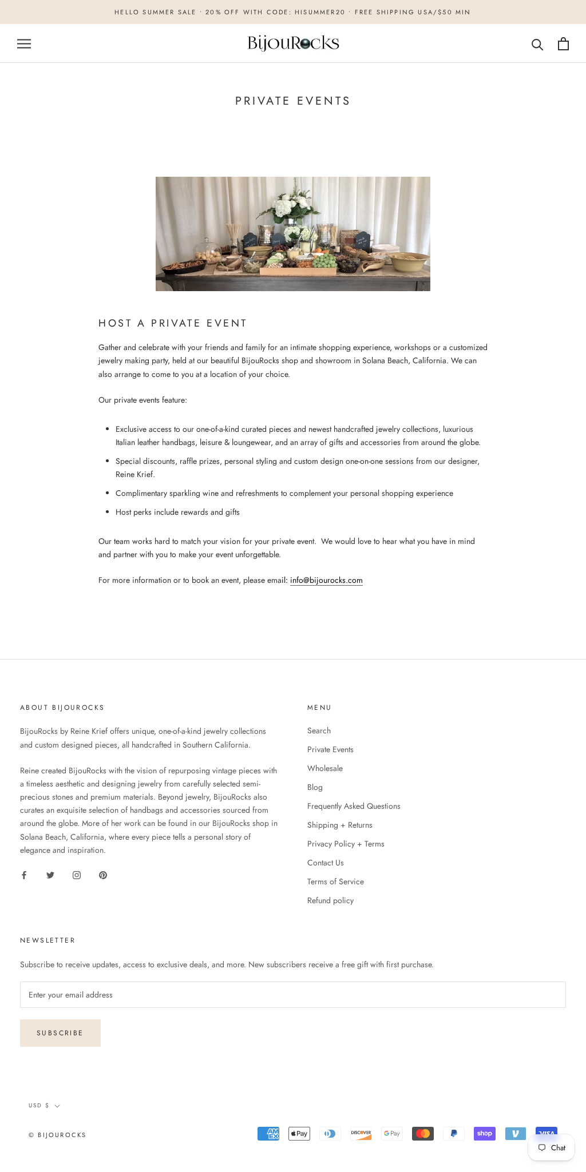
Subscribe (60, 1033)
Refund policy (330, 900)
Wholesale (325, 768)
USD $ (39, 1105)
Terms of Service (335, 881)
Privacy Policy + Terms (346, 843)
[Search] (538, 44)
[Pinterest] (103, 874)
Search (319, 730)
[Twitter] (50, 874)
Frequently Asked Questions (354, 806)
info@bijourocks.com (326, 580)
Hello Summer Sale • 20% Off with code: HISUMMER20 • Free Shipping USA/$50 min (292, 12)
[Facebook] (24, 874)
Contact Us (325, 862)
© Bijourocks (57, 1134)
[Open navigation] (24, 44)
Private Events (330, 749)
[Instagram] (77, 874)
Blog (315, 787)
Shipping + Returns (340, 825)
